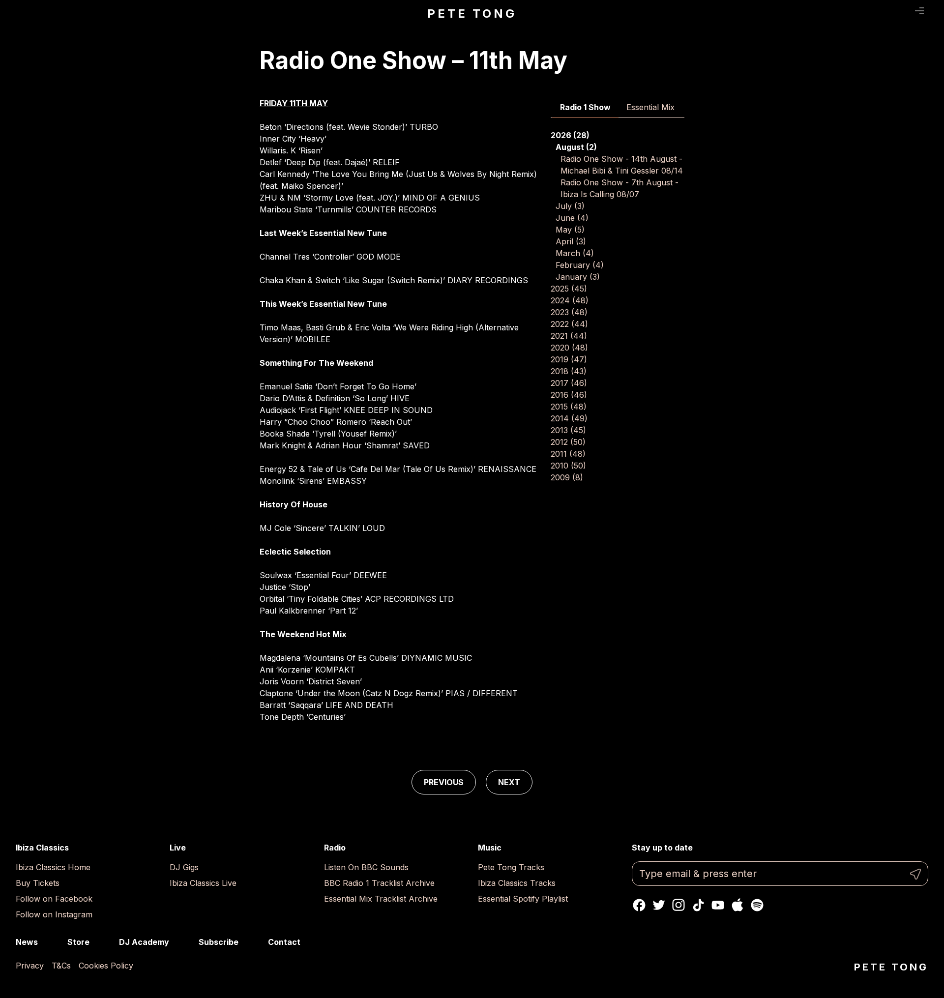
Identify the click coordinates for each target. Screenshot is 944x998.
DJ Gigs (184, 867)
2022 (569, 324)
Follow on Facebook (54, 899)
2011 (568, 454)
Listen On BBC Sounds (366, 867)
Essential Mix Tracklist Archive (381, 899)
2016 (569, 395)
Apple (737, 905)
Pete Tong (471, 13)
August (576, 147)
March (575, 253)
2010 (568, 465)
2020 (569, 347)
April (571, 241)
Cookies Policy (106, 965)
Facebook (639, 905)
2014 (569, 418)
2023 (569, 312)
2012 (568, 442)
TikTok (698, 905)
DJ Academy (144, 942)
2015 (569, 406)
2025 (569, 289)
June (572, 218)
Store (78, 942)
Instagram (678, 905)
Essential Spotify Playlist (523, 899)
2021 (569, 336)
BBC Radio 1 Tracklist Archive (379, 883)
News (27, 942)
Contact (284, 942)
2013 (568, 430)
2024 (570, 300)
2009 (567, 477)
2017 (569, 383)
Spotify (757, 905)
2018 (569, 371)
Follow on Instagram (54, 914)
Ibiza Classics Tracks (517, 883)
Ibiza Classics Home (53, 867)
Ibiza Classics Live (203, 883)
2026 (570, 135)
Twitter (658, 905)
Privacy (30, 965)
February (580, 265)
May (570, 230)
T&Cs (61, 965)
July (570, 206)
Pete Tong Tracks (511, 867)
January (578, 277)
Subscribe (218, 942)
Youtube (717, 905)
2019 (569, 359)
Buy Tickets (37, 883)
